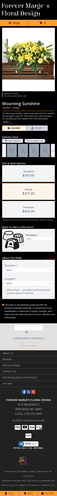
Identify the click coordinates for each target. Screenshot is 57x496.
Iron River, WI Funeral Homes (20, 471)
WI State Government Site (41, 481)
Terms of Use (48, 485)
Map (29, 493)
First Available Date (35, 140)
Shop (16, 23)
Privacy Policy (9, 485)
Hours (49, 493)
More (6, 122)
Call (10, 493)
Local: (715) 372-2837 (28, 414)
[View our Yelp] (33, 393)
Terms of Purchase (29, 485)
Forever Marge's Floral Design (25, 9)
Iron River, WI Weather (14, 481)
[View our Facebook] (24, 393)
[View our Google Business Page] (28, 393)
